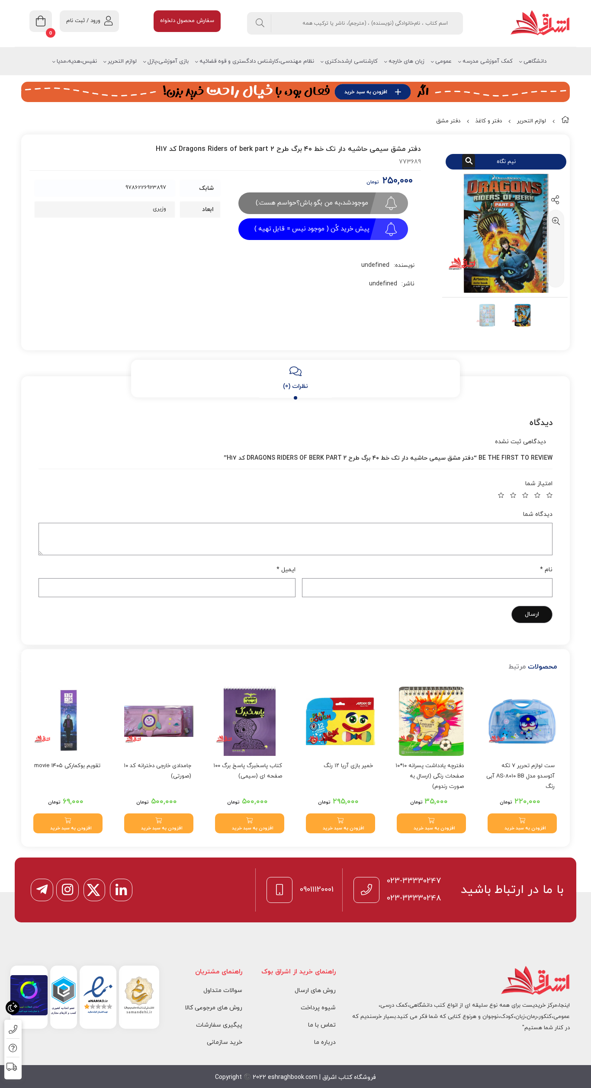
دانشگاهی (535, 61)
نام (546, 570)
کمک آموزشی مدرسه (488, 61)
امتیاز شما (538, 484)
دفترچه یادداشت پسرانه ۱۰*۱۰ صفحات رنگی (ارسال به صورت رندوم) (429, 776)
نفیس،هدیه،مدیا (77, 61)
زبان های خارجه (406, 61)
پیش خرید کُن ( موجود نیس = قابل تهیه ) (312, 229)
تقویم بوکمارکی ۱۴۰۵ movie (67, 766)
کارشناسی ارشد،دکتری (351, 61)
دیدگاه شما (537, 514)
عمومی (443, 61)
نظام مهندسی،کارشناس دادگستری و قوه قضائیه (256, 61)
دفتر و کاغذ (488, 121)
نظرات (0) (295, 386)
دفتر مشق (448, 121)
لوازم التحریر (122, 61)
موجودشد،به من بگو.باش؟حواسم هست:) (312, 203)
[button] (522, 823)
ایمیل (286, 570)
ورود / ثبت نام (83, 21)
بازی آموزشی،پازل (168, 61)
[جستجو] (260, 23)
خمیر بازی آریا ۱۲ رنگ (348, 766)
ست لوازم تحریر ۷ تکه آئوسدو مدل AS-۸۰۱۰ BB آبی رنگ (520, 776)
